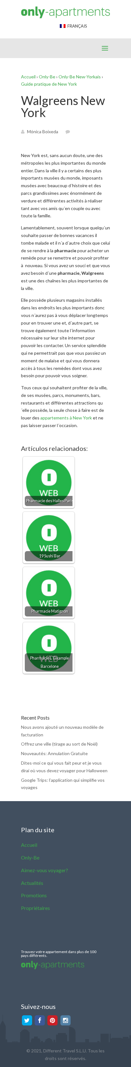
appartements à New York (66, 417)
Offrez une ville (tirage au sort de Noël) (59, 744)
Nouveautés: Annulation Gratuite (54, 753)
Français (76, 26)
